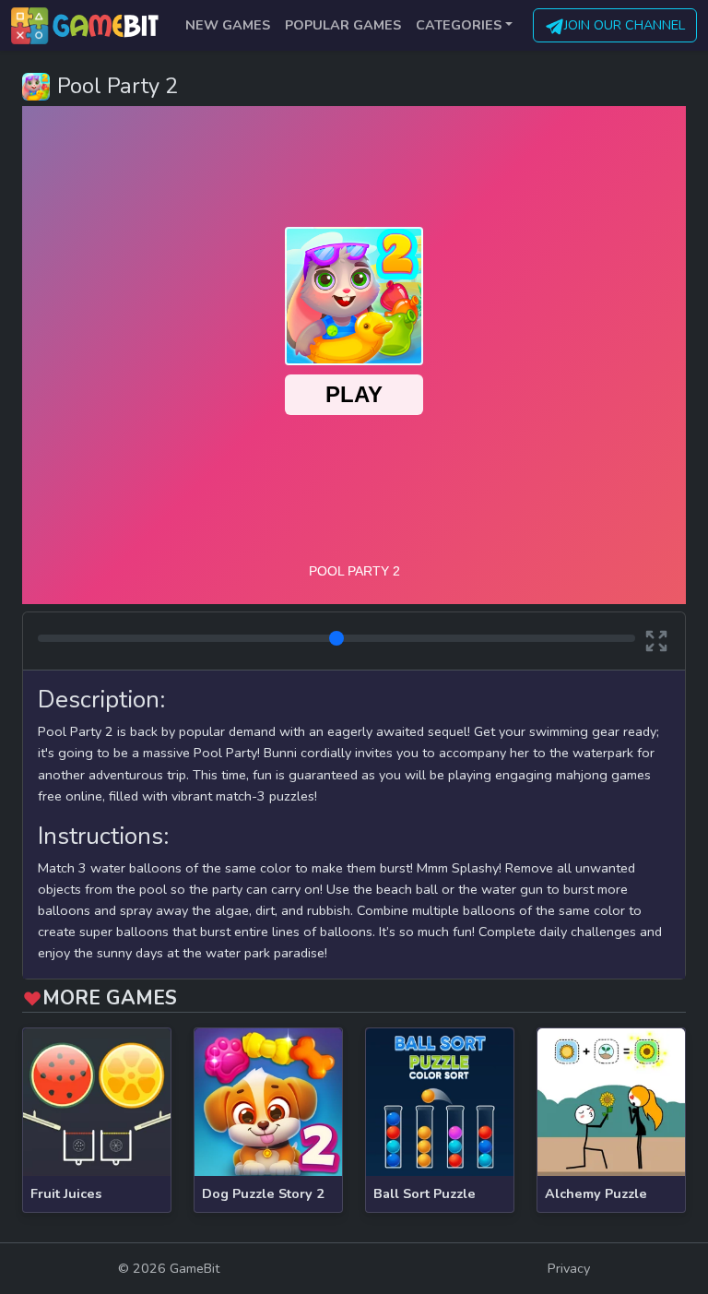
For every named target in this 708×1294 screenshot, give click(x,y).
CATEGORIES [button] (459, 25)
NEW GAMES (227, 25)
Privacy (569, 1268)
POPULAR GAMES (343, 25)
